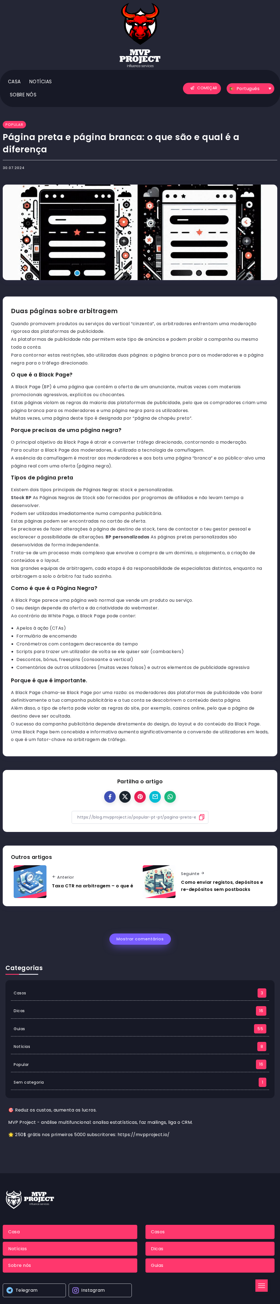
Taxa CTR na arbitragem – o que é (92, 886)
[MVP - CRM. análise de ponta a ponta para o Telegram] (140, 35)
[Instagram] (100, 1290)
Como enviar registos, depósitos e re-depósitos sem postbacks (222, 886)
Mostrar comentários (140, 939)
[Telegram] (34, 1290)
